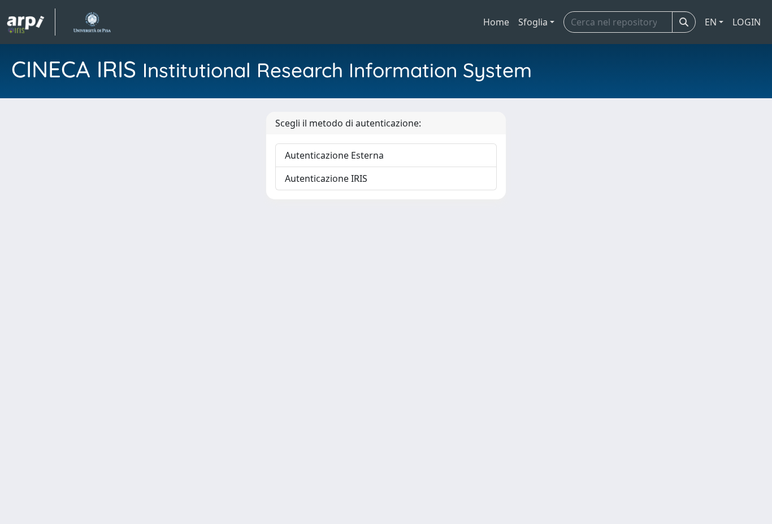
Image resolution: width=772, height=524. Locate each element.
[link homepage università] (91, 22)
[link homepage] (31, 22)
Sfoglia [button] (533, 22)
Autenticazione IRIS (326, 178)
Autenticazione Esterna (334, 155)
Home (496, 22)
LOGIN (746, 22)
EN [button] (711, 22)
